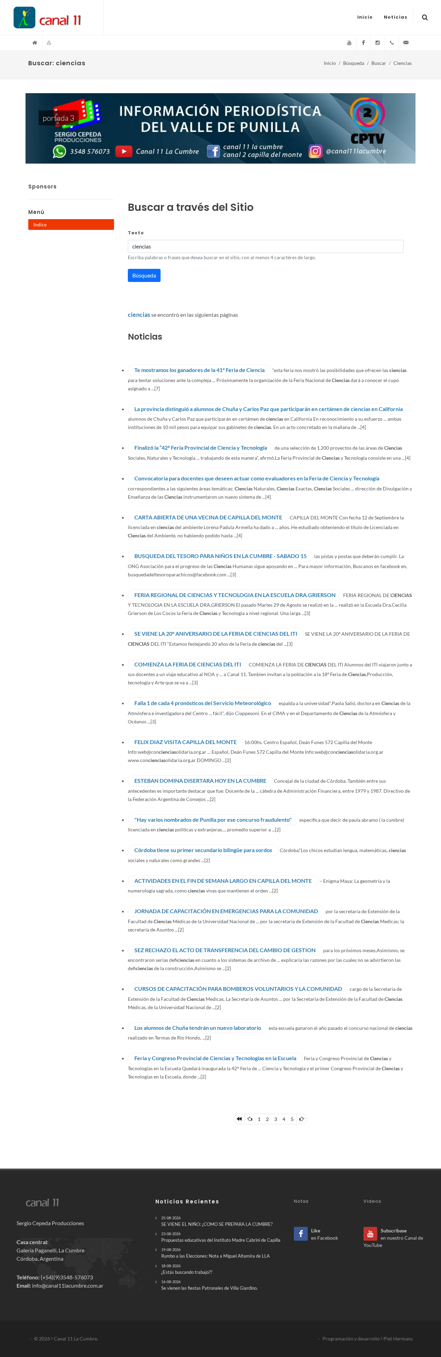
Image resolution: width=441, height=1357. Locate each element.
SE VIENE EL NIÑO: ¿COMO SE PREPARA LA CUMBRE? (217, 1221)
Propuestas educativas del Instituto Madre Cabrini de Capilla (220, 1237)
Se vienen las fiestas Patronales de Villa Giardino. (209, 1285)
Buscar (378, 63)
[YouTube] (349, 42)
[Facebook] (363, 42)
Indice (40, 224)
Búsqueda (353, 63)
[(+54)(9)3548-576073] (392, 42)
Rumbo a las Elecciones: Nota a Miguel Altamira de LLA (215, 1253)
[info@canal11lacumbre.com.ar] (406, 42)
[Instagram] (377, 42)
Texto (136, 233)
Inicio (330, 63)
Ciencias (402, 63)
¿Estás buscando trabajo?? (186, 1269)
